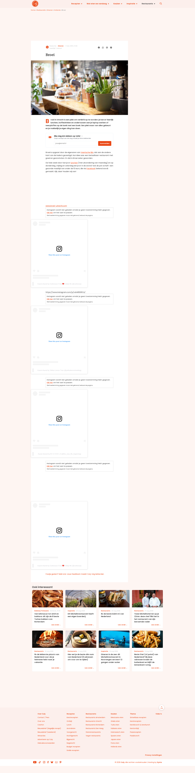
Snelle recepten (73, 750)
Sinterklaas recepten (138, 717)
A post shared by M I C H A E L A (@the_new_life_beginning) (59, 454)
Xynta (159, 762)
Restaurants (147, 3)
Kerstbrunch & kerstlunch (140, 725)
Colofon (41, 725)
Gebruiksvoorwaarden (46, 743)
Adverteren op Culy (45, 739)
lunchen (74, 162)
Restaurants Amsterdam (95, 717)
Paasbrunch (134, 736)
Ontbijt (69, 721)
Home (33, 10)
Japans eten (116, 739)
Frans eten (115, 743)
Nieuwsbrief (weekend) (47, 732)
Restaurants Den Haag (94, 728)
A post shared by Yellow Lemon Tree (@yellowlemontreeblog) (59, 370)
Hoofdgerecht (72, 736)
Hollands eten (116, 747)
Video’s (159, 714)
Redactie (53, 46)
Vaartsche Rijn (87, 152)
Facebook (90, 168)
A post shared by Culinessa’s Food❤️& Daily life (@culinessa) (59, 284)
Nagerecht (71, 743)
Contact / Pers (43, 717)
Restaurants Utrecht (94, 721)
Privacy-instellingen (153, 755)
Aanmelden (104, 143)
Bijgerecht (71, 739)
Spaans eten (116, 736)
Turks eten (115, 725)
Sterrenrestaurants (93, 732)
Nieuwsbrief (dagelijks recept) (49, 728)
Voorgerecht (72, 732)
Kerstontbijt (134, 728)
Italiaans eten (116, 728)
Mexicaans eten (117, 717)
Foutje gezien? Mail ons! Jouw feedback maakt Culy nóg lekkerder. (75, 574)
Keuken (116, 3)
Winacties (41, 736)
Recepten (75, 3)
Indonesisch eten (117, 732)
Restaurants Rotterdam (95, 725)
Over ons (41, 721)
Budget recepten (73, 747)
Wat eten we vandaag (97, 3)
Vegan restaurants (93, 736)
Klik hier (50, 212)
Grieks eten (115, 721)
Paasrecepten (135, 732)
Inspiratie (131, 3)
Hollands (57, 10)
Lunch (69, 725)
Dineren (50, 10)
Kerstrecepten (72, 717)
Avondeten (71, 728)
